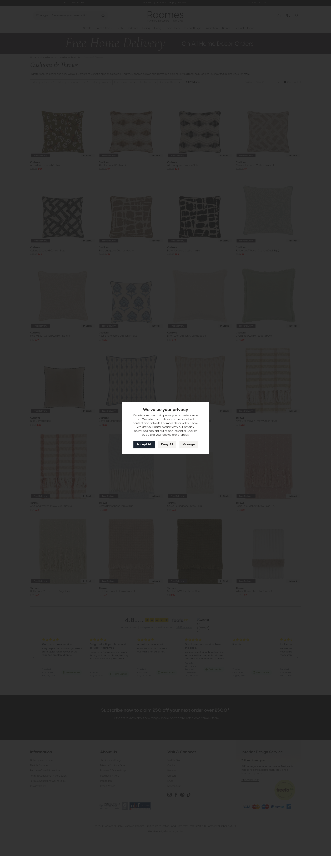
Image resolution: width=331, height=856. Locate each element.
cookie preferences (175, 434)
